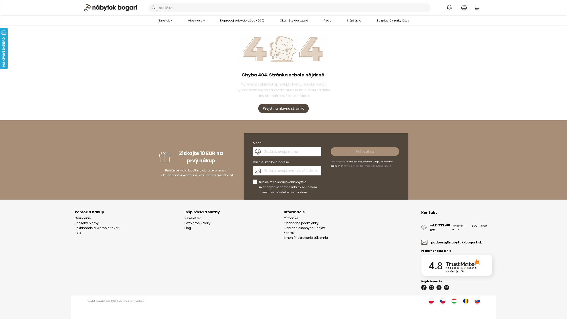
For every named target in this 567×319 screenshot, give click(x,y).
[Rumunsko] (466, 301)
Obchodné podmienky (301, 223)
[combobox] (289, 7)
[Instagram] (431, 287)
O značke (291, 218)
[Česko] (443, 301)
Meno (257, 143)
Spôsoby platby (87, 223)
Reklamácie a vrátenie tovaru (97, 228)
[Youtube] (439, 287)
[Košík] (476, 7)
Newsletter (192, 218)
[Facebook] (424, 287)
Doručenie (83, 218)
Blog (187, 228)
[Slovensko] (477, 301)
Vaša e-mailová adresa (271, 162)
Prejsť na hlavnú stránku (283, 108)
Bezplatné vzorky (197, 223)
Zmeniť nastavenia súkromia (306, 237)
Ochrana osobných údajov (304, 228)
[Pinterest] (446, 287)
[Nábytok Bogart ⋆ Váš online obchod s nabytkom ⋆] (110, 7)
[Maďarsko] (454, 301)
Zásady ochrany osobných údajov (363, 161)
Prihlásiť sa (365, 151)
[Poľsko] (431, 301)
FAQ (78, 233)
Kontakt (290, 233)
